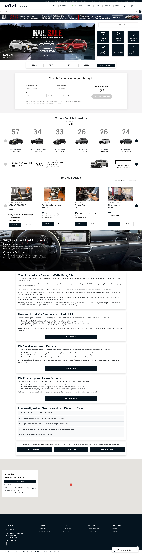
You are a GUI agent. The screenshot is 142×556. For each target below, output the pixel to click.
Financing (91, 526)
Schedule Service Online (29, 360)
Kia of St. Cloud (8, 551)
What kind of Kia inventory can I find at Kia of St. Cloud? (38, 413)
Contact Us (11, 529)
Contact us (94, 360)
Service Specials (67, 531)
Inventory (42, 526)
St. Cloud (39, 303)
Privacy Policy (15, 551)
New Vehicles (42, 528)
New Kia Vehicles (42, 318)
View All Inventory (70, 121)
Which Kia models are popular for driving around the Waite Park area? (42, 418)
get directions (104, 360)
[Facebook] (6, 544)
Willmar (61, 303)
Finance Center (25, 381)
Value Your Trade (71, 450)
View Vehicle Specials (34, 450)
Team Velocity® (115, 552)
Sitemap (29, 551)
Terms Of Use (23, 551)
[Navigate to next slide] (93, 41)
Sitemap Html (34, 551)
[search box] (118, 25)
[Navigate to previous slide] (1, 41)
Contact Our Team (107, 450)
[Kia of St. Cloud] (19, 5)
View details (123, 162)
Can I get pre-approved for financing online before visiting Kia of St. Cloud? (44, 424)
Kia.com (60, 551)
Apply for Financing (71, 398)
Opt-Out (46, 551)
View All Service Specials (120, 180)
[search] (137, 6)
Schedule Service (132, 180)
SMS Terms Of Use (53, 551)
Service (66, 526)
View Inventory (71, 337)
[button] (71, 484)
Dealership (116, 526)
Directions (115, 531)
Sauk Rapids (47, 303)
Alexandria (54, 303)
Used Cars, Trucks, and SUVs (67, 328)
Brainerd (66, 303)
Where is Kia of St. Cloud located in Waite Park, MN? (37, 434)
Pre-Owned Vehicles (44, 531)
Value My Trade (92, 531)
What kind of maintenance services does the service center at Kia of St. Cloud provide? (48, 429)
